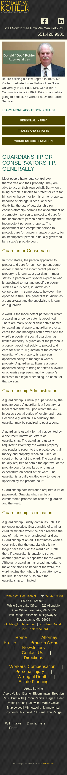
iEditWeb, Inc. (48, 763)
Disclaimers (36, 723)
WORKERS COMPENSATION (33, 141)
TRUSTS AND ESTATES (33, 130)
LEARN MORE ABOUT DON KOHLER (28, 110)
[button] (46, 21)
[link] (33, 120)
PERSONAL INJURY (33, 120)
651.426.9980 (50, 34)
